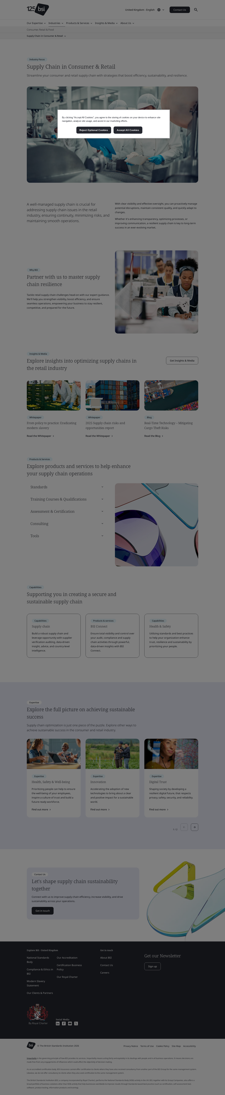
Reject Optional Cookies (93, 130)
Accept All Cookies (128, 130)
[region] (113, 124)
